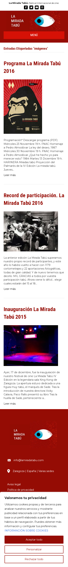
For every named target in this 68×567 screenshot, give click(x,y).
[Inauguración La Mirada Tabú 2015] (31, 345)
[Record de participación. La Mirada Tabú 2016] (31, 231)
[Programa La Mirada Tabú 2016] (23, 106)
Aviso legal (14, 484)
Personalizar (34, 549)
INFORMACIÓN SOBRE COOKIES (26, 530)
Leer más (10, 175)
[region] (34, 529)
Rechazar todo (34, 559)
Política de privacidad (20, 489)
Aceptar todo (34, 539)
